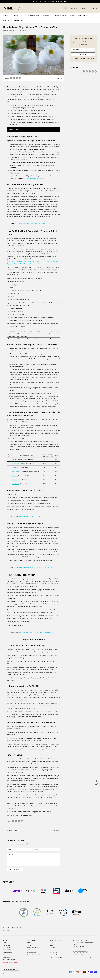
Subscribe (83, 54)
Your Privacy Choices (56, 957)
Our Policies (30, 950)
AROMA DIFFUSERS (61, 15)
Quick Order (6, 947)
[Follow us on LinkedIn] (96, 71)
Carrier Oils (6, 955)
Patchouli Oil (15, 475)
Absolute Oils (7, 957)
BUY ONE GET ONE (17, 20)
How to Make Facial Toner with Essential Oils (36, 632)
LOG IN (84, 8)
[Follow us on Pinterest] (93, 71)
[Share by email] (20, 78)
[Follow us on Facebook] (84, 71)
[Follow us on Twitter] (87, 71)
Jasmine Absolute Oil (17, 463)
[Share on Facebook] (11, 78)
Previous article (13, 830)
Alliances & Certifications (34, 955)
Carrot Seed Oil (15, 467)
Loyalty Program (55, 950)
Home (5, 942)
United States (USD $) (9, 969)
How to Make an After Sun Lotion (31, 516)
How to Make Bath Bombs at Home (32, 224)
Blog (51, 945)
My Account (6, 945)
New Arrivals (54, 955)
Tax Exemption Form (9, 959)
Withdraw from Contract (10, 962)
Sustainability (54, 952)
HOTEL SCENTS (83, 15)
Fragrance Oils (7, 952)
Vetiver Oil (14, 479)
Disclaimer (53, 947)
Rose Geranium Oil (16, 471)
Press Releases (31, 952)
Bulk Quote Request (32, 947)
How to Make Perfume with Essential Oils (34, 178)
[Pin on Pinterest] (14, 78)
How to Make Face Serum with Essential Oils (36, 567)
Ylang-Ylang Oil (15, 483)
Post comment (14, 869)
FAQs (51, 942)
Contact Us (30, 945)
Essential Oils (7, 950)
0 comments (58, 78)
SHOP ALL (6, 15)
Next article (55, 830)
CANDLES (73, 15)
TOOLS (5, 20)
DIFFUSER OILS (48, 15)
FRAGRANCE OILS (33, 15)
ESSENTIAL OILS (19, 15)
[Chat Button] (97, 781)
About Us (29, 942)
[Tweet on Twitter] (17, 78)
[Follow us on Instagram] (90, 71)
